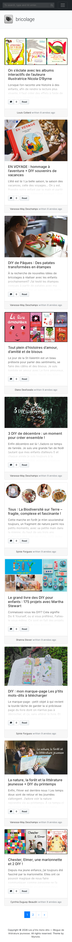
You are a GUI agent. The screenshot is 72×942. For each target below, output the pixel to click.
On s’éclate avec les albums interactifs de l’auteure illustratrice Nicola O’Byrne (31, 74)
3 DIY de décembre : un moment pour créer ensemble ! (35, 435)
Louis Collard (24, 112)
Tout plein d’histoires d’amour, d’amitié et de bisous (33, 349)
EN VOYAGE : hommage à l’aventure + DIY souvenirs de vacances (32, 171)
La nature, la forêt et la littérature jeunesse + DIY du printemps (35, 782)
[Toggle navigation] (63, 5)
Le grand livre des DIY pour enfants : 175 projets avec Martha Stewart (35, 601)
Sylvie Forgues (24, 551)
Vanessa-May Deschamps (24, 208)
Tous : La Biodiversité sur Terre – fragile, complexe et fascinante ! (35, 511)
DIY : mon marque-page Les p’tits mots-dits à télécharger (35, 693)
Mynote (35, 936)
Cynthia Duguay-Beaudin (23, 902)
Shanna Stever (24, 639)
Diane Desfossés (24, 389)
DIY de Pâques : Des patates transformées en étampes (31, 265)
